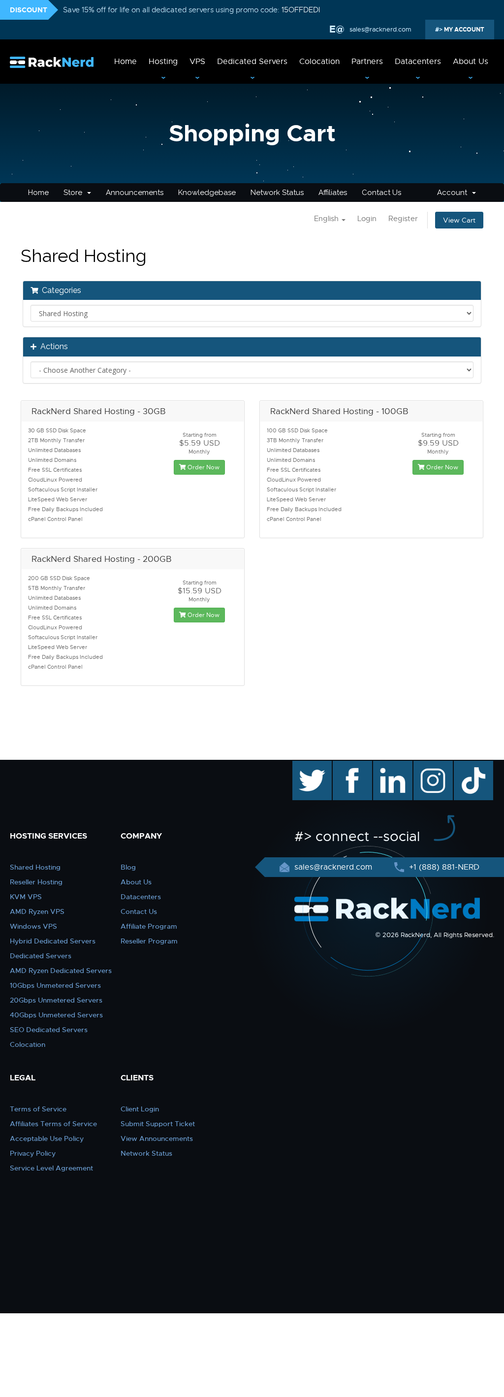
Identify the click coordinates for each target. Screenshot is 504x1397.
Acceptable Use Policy (47, 1138)
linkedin (387, 766)
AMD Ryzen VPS (37, 911)
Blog (128, 867)
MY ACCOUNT (463, 29)
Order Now (203, 467)
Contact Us (381, 192)
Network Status (277, 192)
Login (367, 218)
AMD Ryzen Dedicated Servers (61, 970)
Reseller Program (149, 941)
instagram (431, 766)
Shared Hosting (35, 867)
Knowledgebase (207, 192)
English (327, 218)
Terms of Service (38, 1109)
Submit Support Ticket (158, 1123)
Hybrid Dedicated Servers (52, 941)
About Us (470, 61)
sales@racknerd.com (380, 29)
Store (74, 192)
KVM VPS (26, 896)
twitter (304, 766)
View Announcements (157, 1138)
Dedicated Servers (252, 61)
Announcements (134, 192)
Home (125, 61)
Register (403, 218)
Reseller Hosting (36, 881)
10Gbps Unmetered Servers (55, 985)
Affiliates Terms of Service (53, 1123)
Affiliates (332, 192)
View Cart (459, 220)
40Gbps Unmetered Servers (56, 1014)
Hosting (163, 61)
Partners (367, 61)
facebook (351, 766)
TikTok (466, 766)
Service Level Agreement (51, 1168)
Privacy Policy (33, 1153)
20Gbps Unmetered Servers (56, 1000)
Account (454, 192)
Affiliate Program (149, 926)
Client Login (140, 1109)
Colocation (319, 61)
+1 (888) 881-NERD (443, 867)
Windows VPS (33, 926)
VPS (197, 61)
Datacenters (418, 61)
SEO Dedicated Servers (49, 1029)
